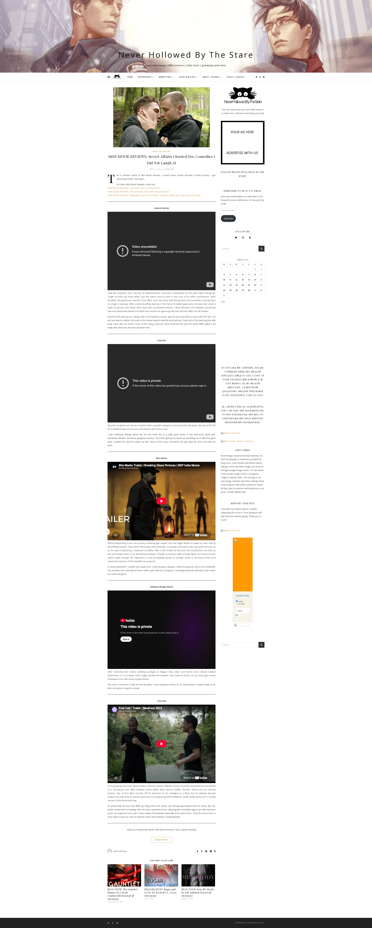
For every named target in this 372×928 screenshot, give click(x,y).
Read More (161, 840)
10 (224, 280)
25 (230, 290)
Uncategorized (161, 151)
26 (236, 290)
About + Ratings (211, 77)
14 (249, 280)
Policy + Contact (236, 77)
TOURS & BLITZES (187, 77)
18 (230, 285)
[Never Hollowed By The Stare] (117, 77)
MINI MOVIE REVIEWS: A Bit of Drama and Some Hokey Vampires (138, 191)
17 (224, 285)
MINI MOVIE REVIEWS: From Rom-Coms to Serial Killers (134, 188)
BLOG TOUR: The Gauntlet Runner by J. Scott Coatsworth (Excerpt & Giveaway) (122, 894)
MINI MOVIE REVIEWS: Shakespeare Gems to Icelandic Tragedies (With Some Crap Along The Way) (154, 195)
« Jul (223, 301)
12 (236, 280)
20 (243, 285)
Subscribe (228, 218)
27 (243, 290)
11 (230, 280)
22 (255, 285)
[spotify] (263, 77)
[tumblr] (260, 77)
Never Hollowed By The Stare (186, 54)
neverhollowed (120, 851)
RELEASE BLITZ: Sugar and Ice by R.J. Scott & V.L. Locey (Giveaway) (160, 892)
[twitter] (257, 77)
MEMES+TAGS (165, 77)
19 (236, 285)
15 (255, 280)
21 (249, 285)
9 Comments (168, 169)
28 (249, 290)
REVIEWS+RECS (144, 77)
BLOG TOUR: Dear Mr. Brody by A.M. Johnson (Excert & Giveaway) (197, 892)
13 (243, 280)
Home (130, 77)
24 (224, 290)
